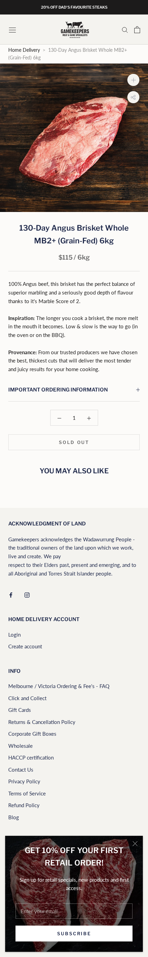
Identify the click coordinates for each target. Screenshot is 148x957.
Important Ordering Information (58, 390)
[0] (137, 29)
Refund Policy (24, 805)
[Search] (125, 30)
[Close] (135, 843)
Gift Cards (19, 710)
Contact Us (20, 769)
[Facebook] (10, 594)
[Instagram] (27, 594)
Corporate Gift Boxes (32, 734)
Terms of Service (27, 793)
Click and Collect (27, 698)
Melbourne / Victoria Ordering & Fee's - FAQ (58, 686)
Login (14, 634)
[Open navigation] (13, 29)
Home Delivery (24, 50)
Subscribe (74, 933)
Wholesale (20, 746)
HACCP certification (31, 757)
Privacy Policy (24, 781)
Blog (13, 817)
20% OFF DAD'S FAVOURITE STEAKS (74, 7)
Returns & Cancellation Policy (41, 722)
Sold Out (74, 442)
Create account (25, 646)
